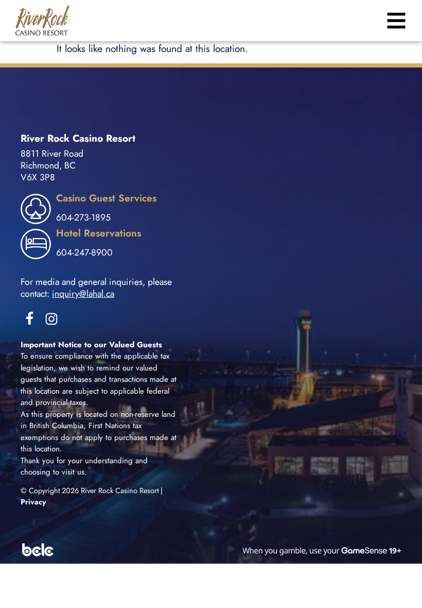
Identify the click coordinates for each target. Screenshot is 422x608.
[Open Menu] (395, 20)
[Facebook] (29, 318)
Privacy (33, 502)
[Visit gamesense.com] (211, 550)
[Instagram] (51, 319)
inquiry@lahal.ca (83, 293)
